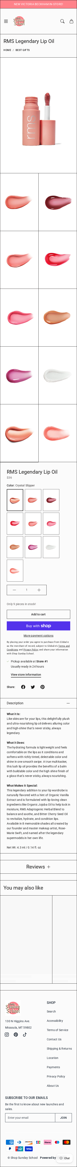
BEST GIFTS (23, 50)
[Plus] (39, 590)
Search (51, 1011)
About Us (53, 1085)
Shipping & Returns (59, 1048)
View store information (26, 674)
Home (7, 50)
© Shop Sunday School (23, 1157)
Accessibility (55, 1020)
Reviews (35, 867)
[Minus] (14, 590)
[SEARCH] (62, 21)
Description (15, 703)
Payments (53, 1067)
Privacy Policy (56, 1076)
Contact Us (54, 1039)
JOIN (63, 1117)
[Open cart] (71, 21)
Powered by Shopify (53, 1157)
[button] (7, 21)
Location (53, 1058)
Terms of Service (57, 1030)
